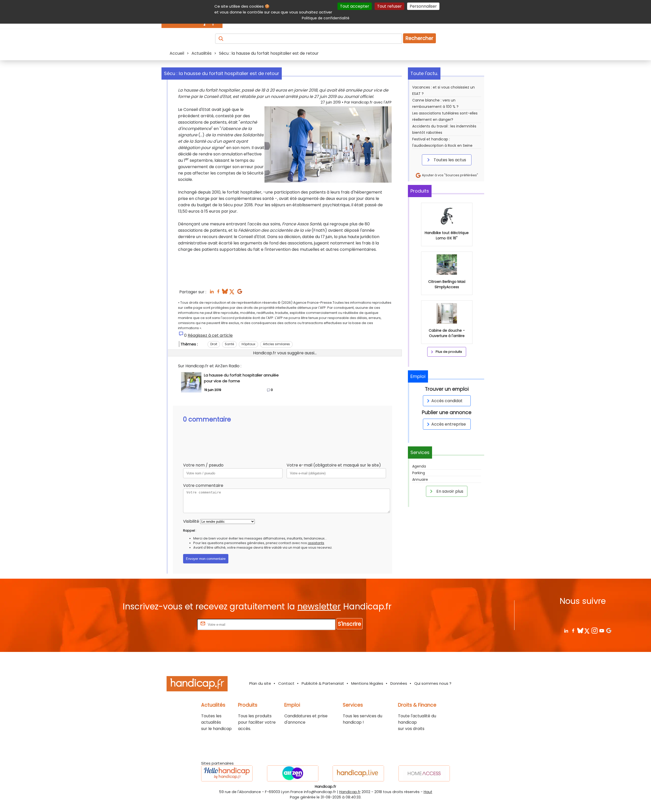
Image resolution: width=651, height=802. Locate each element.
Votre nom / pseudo (203, 465)
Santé (229, 344)
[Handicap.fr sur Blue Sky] (580, 630)
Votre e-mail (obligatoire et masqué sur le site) (334, 465)
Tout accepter (354, 6)
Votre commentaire (203, 485)
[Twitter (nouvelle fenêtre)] (232, 293)
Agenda (419, 466)
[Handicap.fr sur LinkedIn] (566, 630)
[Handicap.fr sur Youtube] (601, 630)
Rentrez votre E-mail (175, 624)
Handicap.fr (350, 791)
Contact (286, 683)
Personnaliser (423, 6)
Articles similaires (276, 344)
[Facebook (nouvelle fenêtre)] (218, 293)
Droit (213, 344)
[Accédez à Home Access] (424, 773)
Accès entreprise (448, 424)
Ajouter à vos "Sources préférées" (449, 175)
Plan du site (260, 683)
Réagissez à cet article (210, 335)
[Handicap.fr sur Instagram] (594, 630)
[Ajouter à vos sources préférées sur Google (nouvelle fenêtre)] (240, 293)
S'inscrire (349, 624)
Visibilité (191, 521)
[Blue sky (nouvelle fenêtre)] (225, 293)
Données (398, 683)
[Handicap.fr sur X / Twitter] (587, 630)
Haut (428, 791)
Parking (418, 472)
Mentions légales (367, 683)
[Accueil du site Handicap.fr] (197, 684)
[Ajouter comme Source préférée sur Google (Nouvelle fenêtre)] (609, 630)
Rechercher (419, 38)
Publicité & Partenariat (323, 683)
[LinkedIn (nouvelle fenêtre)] (212, 293)
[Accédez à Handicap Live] (358, 773)
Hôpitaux (248, 344)
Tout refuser (389, 6)
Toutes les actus (449, 160)
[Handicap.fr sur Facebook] (573, 630)
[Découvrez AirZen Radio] (292, 773)
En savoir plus (449, 491)
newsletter (319, 607)
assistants (316, 543)
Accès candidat (447, 401)
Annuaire (420, 479)
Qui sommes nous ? (432, 683)
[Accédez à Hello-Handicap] (227, 773)
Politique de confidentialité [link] (325, 18)
